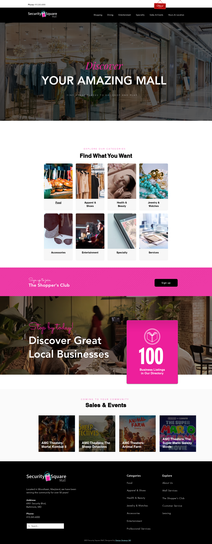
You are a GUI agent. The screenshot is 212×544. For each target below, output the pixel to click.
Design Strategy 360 (123, 540)
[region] (58, 187)
